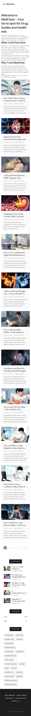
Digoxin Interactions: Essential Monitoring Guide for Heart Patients (15, 138)
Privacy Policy (9, 698)
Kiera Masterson (19, 103)
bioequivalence (20, 651)
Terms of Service (21, 695)
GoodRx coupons (9, 660)
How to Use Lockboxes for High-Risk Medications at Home (14, 253)
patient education (9, 676)
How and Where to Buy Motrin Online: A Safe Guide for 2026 (15, 523)
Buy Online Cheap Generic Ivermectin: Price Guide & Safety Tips (14, 99)
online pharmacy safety (11, 664)
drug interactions (9, 643)
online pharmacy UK (10, 647)
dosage (7, 668)
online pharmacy (9, 635)
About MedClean (10, 695)
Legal (5, 621)
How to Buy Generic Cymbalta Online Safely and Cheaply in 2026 (15, 485)
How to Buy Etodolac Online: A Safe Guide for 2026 (14, 330)
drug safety (19, 672)
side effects (19, 639)
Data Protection (21, 698)
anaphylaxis (19, 676)
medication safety (9, 639)
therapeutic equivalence (11, 680)
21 (25, 547)
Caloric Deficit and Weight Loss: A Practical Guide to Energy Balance (14, 292)
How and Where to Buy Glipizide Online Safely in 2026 (14, 446)
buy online (14, 668)
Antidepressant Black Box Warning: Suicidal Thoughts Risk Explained (15, 369)
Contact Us (15, 701)
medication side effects (10, 684)
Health (5, 617)
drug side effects (9, 651)
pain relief (22, 664)
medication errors (9, 672)
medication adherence (10, 655)
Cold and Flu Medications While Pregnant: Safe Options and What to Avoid (15, 176)
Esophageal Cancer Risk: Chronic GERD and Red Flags (14, 215)
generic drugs (19, 635)
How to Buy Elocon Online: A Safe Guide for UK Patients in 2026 (15, 408)
